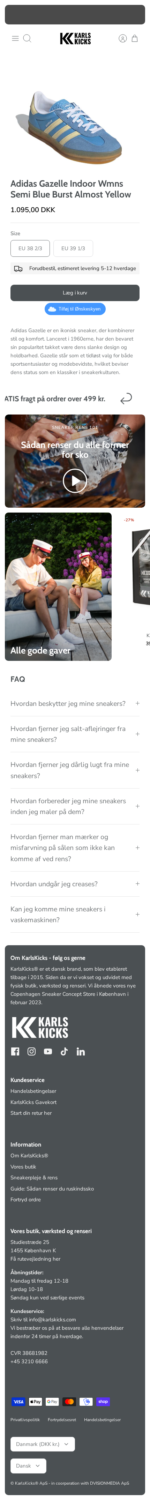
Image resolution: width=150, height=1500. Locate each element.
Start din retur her (31, 1113)
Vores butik (23, 1166)
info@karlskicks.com (52, 1319)
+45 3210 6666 (29, 1361)
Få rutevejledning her (35, 1258)
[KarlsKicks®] (75, 38)
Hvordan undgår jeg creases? (54, 884)
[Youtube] (48, 1051)
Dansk (23, 1465)
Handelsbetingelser (33, 1091)
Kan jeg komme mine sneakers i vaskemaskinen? (58, 914)
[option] (75, 113)
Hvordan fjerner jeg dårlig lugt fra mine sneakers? (69, 770)
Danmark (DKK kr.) (38, 1444)
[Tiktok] (64, 1051)
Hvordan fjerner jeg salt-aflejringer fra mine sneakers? (68, 734)
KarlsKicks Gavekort (33, 1102)
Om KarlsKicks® (29, 1155)
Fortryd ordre (25, 1199)
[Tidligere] (14, 14)
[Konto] (119, 38)
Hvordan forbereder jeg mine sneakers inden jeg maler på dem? (68, 806)
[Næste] (135, 14)
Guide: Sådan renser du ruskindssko (52, 1188)
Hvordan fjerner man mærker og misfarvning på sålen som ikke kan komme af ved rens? (62, 847)
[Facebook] (15, 1051)
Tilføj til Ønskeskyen (79, 309)
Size (15, 233)
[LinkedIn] (81, 1051)
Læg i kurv (75, 292)
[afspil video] (75, 482)
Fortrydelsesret (62, 1420)
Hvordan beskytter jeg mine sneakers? (68, 703)
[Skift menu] (15, 38)
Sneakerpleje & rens (34, 1177)
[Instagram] (31, 1051)
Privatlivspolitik (25, 1420)
